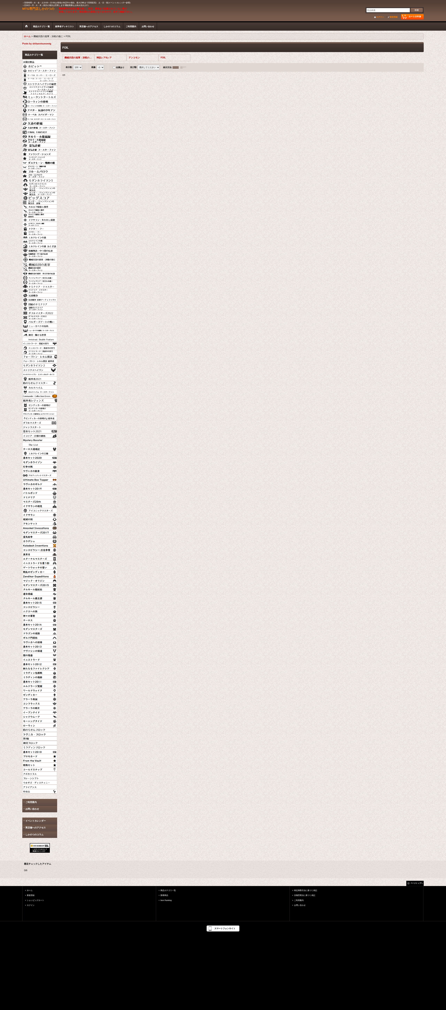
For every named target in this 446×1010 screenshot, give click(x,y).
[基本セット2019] (39, 488)
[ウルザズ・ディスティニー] (39, 782)
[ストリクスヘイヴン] (39, 369)
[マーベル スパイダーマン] (39, 113)
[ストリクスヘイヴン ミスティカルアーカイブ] (39, 373)
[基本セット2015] (39, 602)
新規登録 (394, 17)
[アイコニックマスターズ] (39, 510)
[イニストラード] (39, 659)
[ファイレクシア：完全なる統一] (39, 277)
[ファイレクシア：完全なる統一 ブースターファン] (39, 281)
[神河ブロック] (39, 742)
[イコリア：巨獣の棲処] (39, 435)
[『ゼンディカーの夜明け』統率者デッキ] (39, 417)
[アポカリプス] (39, 773)
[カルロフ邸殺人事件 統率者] (39, 214)
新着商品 (164, 895)
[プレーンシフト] (39, 777)
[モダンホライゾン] (39, 461)
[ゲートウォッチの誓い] (39, 566)
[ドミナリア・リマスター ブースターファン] (39, 290)
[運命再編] (39, 593)
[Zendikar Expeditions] (39, 575)
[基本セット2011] (39, 681)
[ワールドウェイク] (39, 689)
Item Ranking (166, 900)
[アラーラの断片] (39, 707)
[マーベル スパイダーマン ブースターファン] (39, 118)
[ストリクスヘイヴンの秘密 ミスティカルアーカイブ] (39, 92)
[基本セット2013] (39, 646)
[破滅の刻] (39, 518)
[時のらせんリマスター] (39, 382)
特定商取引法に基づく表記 (305, 890)
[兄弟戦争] (39, 294)
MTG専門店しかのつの (38, 8)
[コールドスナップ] (39, 769)
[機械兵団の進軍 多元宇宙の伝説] (39, 272)
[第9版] (39, 738)
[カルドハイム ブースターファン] (39, 391)
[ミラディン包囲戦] (39, 672)
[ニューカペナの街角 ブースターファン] (39, 329)
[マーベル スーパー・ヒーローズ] (39, 74)
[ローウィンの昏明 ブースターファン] (39, 105)
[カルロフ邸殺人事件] (39, 206)
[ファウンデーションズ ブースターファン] (39, 157)
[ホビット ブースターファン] (39, 70)
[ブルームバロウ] (39, 171)
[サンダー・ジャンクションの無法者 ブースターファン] (39, 193)
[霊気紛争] (39, 536)
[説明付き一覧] (184, 67)
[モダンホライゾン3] (39, 179)
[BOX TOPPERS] (39, 479)
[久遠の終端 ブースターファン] (39, 127)
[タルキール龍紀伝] (39, 588)
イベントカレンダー (35, 820)
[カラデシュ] (39, 540)
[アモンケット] (39, 523)
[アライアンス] (39, 786)
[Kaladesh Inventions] (39, 545)
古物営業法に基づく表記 (304, 895)
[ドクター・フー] (39, 228)
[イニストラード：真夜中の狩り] (39, 347)
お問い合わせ (32, 809)
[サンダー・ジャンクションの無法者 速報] (39, 201)
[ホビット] (39, 65)
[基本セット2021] (39, 430)
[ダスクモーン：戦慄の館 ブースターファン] (39, 166)
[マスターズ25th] (39, 501)
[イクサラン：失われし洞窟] (39, 219)
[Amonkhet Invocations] (39, 527)
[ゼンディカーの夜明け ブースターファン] (39, 409)
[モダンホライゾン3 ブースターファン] (39, 184)
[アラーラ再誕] (39, 698)
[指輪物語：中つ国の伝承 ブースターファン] (39, 254)
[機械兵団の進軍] (39, 264)
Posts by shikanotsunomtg (36, 43)
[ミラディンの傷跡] (39, 676)
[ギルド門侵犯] (39, 637)
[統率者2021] (39, 378)
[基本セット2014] (39, 624)
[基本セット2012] (39, 663)
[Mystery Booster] (39, 439)
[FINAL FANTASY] (39, 131)
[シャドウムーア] (39, 716)
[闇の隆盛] (39, 654)
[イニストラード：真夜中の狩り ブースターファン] (39, 351)
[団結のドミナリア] (39, 303)
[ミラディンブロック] (39, 747)
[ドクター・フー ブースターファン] (39, 232)
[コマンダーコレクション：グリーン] (39, 395)
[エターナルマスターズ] (39, 558)
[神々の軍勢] (39, 615)
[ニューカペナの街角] (39, 325)
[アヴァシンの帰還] (39, 650)
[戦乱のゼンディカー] (39, 571)
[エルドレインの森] (39, 236)
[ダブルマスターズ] (39, 422)
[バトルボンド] (39, 492)
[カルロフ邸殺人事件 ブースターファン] (39, 210)
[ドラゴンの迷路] (39, 632)
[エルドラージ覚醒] (39, 685)
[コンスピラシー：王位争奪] (39, 549)
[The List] (39, 444)
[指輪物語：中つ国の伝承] (39, 250)
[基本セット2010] (39, 751)
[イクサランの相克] (39, 505)
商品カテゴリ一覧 (168, 890)
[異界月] (39, 553)
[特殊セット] (39, 764)
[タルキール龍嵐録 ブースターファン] (39, 140)
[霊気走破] (39, 144)
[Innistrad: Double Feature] (39, 338)
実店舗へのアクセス (35, 827)
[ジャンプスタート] (39, 426)
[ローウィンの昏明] (39, 100)
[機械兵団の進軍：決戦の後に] (39, 259)
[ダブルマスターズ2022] (39, 312)
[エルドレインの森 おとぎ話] (39, 245)
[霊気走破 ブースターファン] (39, 149)
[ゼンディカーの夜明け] (39, 404)
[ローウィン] (39, 724)
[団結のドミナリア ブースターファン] (39, 307)
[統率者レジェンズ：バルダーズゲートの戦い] (39, 321)
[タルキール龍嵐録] (39, 135)
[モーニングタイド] (39, 720)
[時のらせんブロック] (39, 729)
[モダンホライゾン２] (39, 365)
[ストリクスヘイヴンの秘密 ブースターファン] (39, 87)
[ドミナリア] (39, 496)
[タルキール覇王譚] (39, 597)
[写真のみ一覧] (176, 67)
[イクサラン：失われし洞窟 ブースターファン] (39, 223)
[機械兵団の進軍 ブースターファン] (39, 268)
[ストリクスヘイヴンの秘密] (39, 83)
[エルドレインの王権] (39, 452)
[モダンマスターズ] (39, 628)
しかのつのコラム (34, 834)
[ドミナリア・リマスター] (39, 286)
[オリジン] (39, 580)
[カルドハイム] (39, 387)
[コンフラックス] (39, 703)
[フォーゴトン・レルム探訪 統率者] (39, 360)
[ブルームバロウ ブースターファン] (39, 175)
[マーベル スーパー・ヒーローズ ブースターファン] (39, 78)
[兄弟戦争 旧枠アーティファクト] (39, 299)
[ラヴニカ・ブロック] (39, 733)
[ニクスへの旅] (39, 610)
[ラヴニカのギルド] (39, 483)
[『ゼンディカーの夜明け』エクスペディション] (39, 413)
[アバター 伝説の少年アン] (39, 109)
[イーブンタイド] (39, 711)
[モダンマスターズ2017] (39, 531)
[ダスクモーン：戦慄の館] (39, 162)
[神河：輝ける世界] (39, 334)
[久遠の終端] (39, 122)
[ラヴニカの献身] (39, 470)
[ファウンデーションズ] (39, 153)
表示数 (69, 67)
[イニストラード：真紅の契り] (39, 343)
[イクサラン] (39, 514)
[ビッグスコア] (39, 197)
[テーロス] (39, 619)
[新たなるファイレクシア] (39, 668)
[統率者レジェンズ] (39, 400)
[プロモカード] (39, 755)
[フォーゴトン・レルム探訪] (39, 356)
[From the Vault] (39, 760)
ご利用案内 (31, 802)
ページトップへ (417, 883)
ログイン (380, 17)
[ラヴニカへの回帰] (39, 641)
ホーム (30, 890)
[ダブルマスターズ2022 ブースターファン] (39, 316)
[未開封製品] (39, 61)
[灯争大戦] (39, 466)
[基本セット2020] (39, 457)
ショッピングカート (35, 900)
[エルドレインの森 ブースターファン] (39, 241)
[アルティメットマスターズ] (39, 474)
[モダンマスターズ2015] (39, 584)
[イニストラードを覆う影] (39, 562)
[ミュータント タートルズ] (39, 96)
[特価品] (39, 790)
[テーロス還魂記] (39, 448)
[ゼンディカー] (39, 694)
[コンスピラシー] (39, 606)
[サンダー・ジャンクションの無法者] (39, 188)
